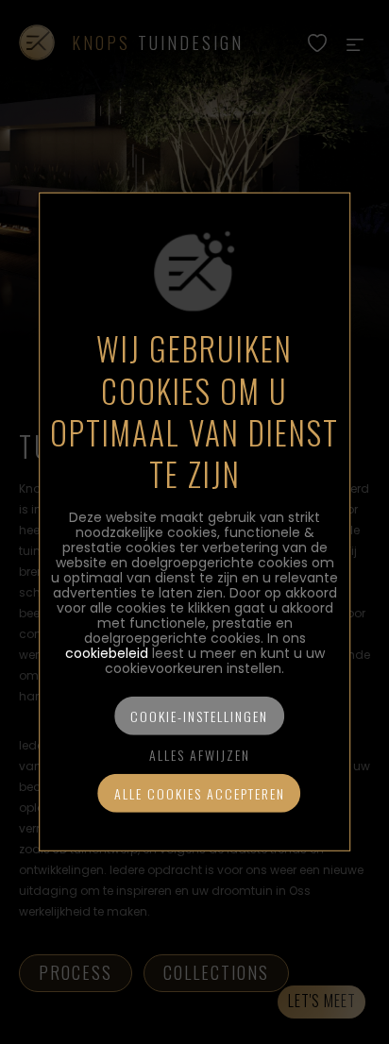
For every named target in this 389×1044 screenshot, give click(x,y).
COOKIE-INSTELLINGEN (199, 716)
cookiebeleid (106, 653)
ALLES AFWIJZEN (199, 755)
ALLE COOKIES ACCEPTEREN (199, 793)
